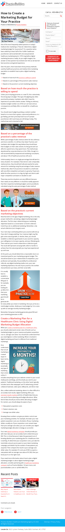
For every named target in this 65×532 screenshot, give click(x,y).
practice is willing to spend (27, 78)
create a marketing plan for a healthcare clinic (22, 328)
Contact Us (58, 3)
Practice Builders (21, 24)
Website (49, 3)
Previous (8, 512)
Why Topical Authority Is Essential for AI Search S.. (5, 492)
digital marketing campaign (16, 431)
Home (43, 3)
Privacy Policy (55, 522)
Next (19, 512)
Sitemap (47, 522)
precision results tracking (9, 395)
